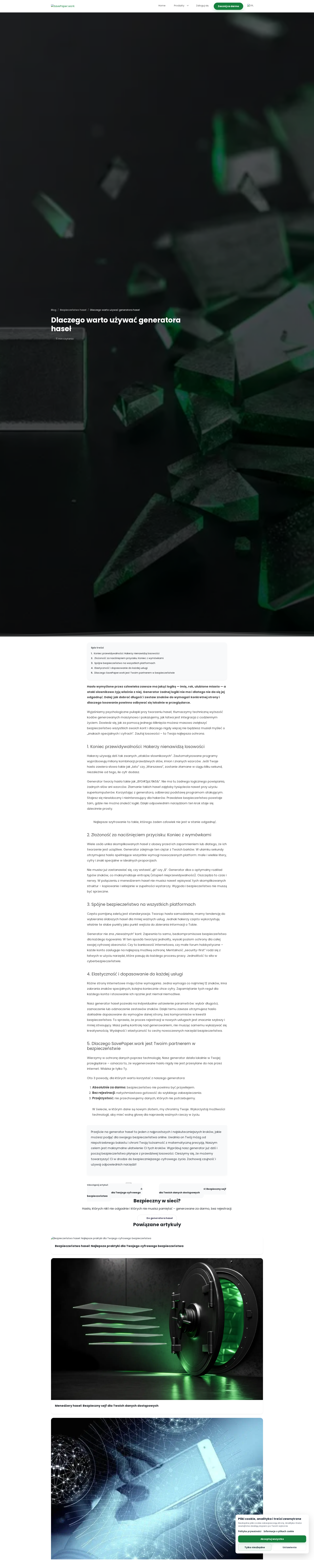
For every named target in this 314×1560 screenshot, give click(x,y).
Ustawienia (290, 1547)
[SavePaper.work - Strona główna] (63, 6)
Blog (53, 310)
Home (162, 5)
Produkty (179, 5)
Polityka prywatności (249, 1531)
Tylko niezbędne (254, 1547)
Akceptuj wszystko (272, 1539)
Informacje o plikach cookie (279, 1531)
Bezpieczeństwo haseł (73, 310)
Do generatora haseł (160, 1218)
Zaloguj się (202, 5)
